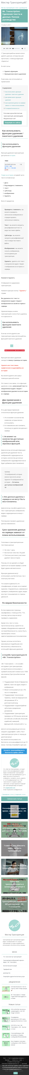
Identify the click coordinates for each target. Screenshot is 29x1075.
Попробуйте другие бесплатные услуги (14, 976)
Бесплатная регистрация (10, 966)
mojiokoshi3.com (10, 788)
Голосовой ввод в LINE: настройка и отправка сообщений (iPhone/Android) (18, 1035)
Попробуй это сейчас (13, 123)
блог (4, 1058)
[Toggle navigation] (25, 2)
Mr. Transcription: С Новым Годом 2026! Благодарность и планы (18, 996)
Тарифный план (7, 969)
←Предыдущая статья (7, 794)
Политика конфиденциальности (10, 1063)
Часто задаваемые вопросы (16, 1058)
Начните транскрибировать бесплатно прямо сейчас (14, 751)
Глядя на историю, (7, 175)
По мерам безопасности (12, 108)
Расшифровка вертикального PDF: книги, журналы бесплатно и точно (19, 1019)
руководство (23, 7)
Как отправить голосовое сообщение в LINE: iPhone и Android (18, 1043)
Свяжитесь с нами (17, 1060)
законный (24, 1063)
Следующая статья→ (20, 794)
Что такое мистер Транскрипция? (12, 957)
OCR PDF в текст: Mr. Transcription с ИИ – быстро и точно (18, 1027)
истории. (13, 155)
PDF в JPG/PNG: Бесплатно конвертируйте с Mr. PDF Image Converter (18, 1011)
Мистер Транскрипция (7, 7)
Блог (17, 7)
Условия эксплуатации (13, 1062)
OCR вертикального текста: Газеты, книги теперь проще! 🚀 (19, 988)
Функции (7, 1060)
